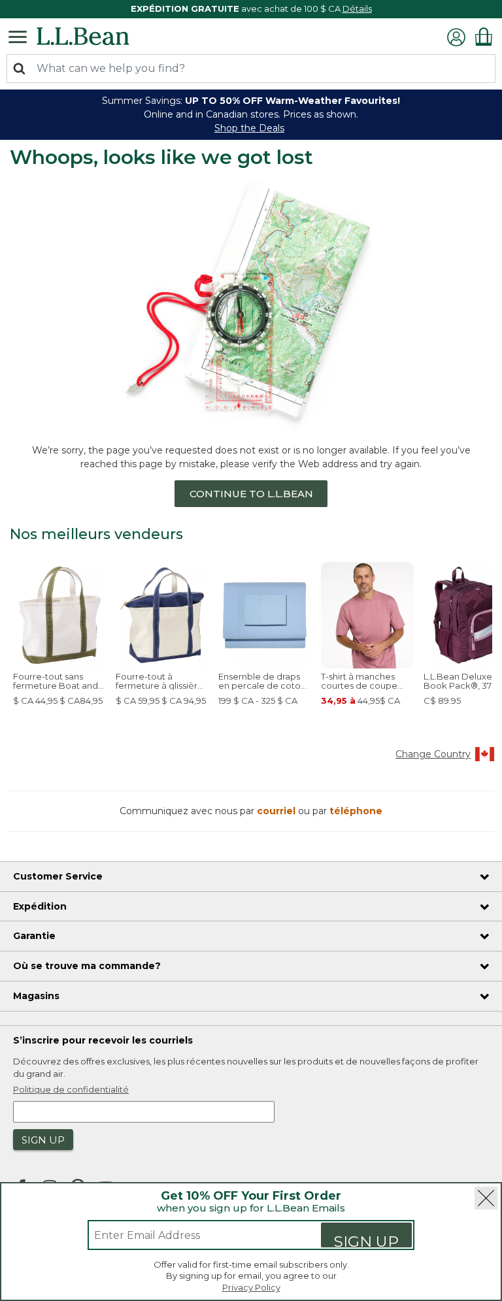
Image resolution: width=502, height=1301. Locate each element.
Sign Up (366, 1239)
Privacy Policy (251, 1287)
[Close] (486, 1198)
